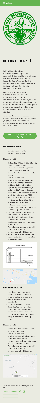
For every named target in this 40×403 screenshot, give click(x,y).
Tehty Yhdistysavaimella (10, 396)
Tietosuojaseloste (10, 392)
